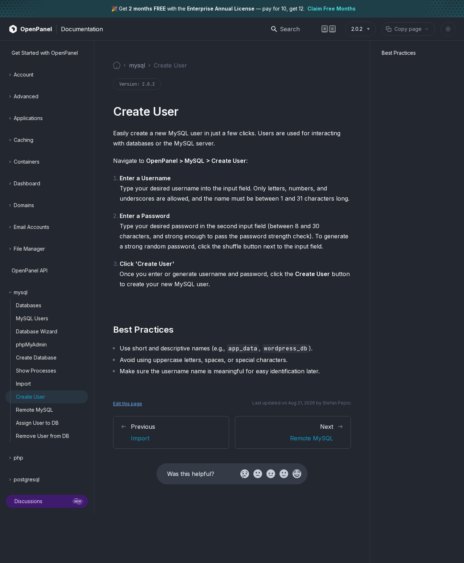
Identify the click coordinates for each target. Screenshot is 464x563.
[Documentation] (116, 65)
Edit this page (127, 403)
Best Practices (399, 53)
